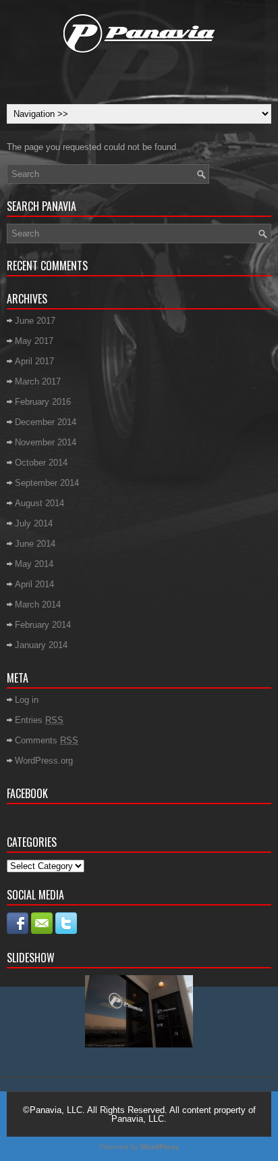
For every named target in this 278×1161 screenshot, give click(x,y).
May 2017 (34, 341)
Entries (39, 720)
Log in (26, 700)
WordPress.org (44, 761)
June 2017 (35, 321)
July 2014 (34, 523)
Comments (46, 740)
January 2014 (41, 645)
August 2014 (39, 503)
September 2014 (47, 483)
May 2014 (34, 564)
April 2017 (34, 361)
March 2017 (38, 381)
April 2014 (34, 584)
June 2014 (35, 544)
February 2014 (43, 625)
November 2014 (45, 442)
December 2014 (45, 422)
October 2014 (41, 463)
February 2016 (43, 402)
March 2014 (38, 604)
